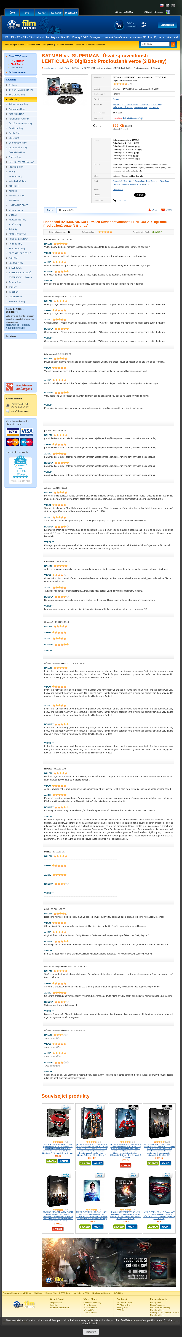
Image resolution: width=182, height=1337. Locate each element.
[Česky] (161, 5)
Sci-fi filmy (157, 104)
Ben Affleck (117, 181)
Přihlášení (148, 12)
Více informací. (90, 1323)
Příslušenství (17, 67)
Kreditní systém (90, 1313)
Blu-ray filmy (122, 1308)
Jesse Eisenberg (152, 181)
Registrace (158, 12)
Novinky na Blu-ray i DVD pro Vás (165, 1313)
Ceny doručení (33, 45)
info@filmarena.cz (19, 411)
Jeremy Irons (135, 184)
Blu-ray (116, 99)
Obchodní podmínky (64, 45)
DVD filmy (121, 1310)
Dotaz (154, 210)
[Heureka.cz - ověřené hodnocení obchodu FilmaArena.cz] (20, 483)
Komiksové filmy (141, 107)
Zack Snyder (118, 189)
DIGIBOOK (154, 107)
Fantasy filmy (145, 104)
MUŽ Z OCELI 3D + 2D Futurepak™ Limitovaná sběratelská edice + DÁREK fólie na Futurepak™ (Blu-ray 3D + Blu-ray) (159, 1215)
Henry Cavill (129, 181)
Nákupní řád (47, 45)
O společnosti (56, 1303)
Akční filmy (64, 68)
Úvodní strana (50, 68)
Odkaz (169, 210)
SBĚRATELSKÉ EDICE (123, 107)
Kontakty (80, 45)
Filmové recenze (157, 1305)
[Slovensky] (167, 5)
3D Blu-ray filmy (124, 1305)
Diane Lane (164, 181)
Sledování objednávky (95, 45)
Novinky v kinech (157, 1310)
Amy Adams (140, 181)
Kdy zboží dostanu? (131, 118)
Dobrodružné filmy (131, 104)
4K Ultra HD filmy (124, 1303)
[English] (173, 5)
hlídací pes (121, 200)
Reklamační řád (90, 1308)
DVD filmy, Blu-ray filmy (160, 1308)
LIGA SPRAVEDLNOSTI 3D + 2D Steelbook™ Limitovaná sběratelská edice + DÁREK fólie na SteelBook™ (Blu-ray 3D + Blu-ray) (125, 1215)
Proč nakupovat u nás (14, 45)
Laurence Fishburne (121, 184)
